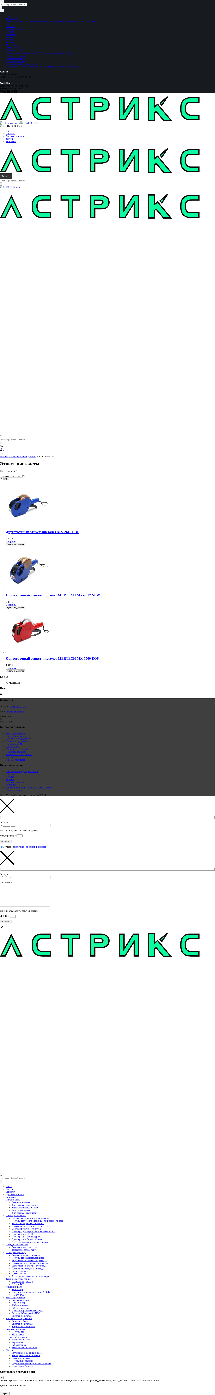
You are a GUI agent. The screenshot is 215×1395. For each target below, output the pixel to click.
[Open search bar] (1, 437)
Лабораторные (19, 1345)
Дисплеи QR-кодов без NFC (26, 1313)
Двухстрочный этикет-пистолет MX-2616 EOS (42, 532)
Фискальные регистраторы (25, 1205)
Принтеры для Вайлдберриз (26, 1236)
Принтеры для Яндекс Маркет (27, 1239)
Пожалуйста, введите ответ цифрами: (19, 830)
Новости (10, 774)
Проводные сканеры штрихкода (28, 1268)
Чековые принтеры (15, 760)
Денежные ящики (20, 1300)
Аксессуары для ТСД (22, 1281)
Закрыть (4, 1393)
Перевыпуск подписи (22, 1361)
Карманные (17, 1342)
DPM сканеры (19, 1273)
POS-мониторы (19, 1302)
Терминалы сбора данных (19, 754)
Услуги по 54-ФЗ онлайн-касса (27, 1353)
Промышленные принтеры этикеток (30, 1226)
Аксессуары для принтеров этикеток (30, 1242)
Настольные (18, 1331)
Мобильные (18, 1334)
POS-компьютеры (20, 1308)
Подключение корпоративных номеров (31, 1363)
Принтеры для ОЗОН (22, 1234)
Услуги (9, 139)
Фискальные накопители (24, 1213)
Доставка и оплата (15, 136)
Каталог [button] (4, 176)
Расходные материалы (17, 749)
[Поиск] (1, 183)
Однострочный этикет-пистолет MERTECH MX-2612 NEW (53, 595)
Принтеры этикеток (16, 736)
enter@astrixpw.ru (15, 711)
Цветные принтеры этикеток (26, 1228)
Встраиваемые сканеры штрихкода (29, 1260)
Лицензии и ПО (14, 744)
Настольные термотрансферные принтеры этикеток (37, 1221)
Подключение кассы (22, 1358)
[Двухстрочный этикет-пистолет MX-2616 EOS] (28, 525)
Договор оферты (14, 790)
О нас (9, 131)
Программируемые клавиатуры (27, 1310)
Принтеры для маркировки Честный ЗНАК (33, 1231)
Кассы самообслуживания (25, 1207)
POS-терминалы (20, 1305)
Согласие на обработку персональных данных (29, 787)
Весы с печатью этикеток (24, 1347)
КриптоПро (17, 1289)
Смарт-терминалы (21, 1202)
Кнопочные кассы (21, 1210)
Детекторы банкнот (21, 1321)
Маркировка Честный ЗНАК (26, 1355)
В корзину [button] (11, 541)
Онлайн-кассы (13, 746)
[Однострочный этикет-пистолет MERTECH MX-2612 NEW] (28, 589)
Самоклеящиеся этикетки (24, 1247)
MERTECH (14, 683)
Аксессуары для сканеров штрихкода (30, 1276)
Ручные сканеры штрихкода (26, 1255)
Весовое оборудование (17, 741)
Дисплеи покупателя (22, 1316)
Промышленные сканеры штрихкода (30, 1263)
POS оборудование (15, 733)
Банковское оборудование (19, 738)
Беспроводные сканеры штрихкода (29, 1265)
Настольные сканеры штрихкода (28, 1258)
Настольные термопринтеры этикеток (31, 1218)
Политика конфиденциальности (22, 771)
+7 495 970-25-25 (18, 706)
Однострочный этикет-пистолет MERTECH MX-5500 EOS (52, 658)
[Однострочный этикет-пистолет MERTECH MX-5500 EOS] (28, 652)
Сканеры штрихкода (16, 752)
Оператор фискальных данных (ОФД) (31, 1292)
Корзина (10, 779)
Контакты (11, 141)
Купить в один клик (15, 544)
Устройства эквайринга (23, 1326)
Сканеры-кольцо (20, 1271)
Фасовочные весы (21, 1339)
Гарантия (10, 133)
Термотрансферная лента (24, 1250)
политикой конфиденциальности (30, 847)
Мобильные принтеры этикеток (28, 1223)
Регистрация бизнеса (22, 1366)
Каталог (10, 777)
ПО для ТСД (18, 1284)
